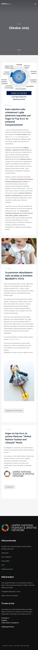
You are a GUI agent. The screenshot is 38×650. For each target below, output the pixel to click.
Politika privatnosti (7, 569)
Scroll (19, 50)
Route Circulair (13, 137)
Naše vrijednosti (6, 557)
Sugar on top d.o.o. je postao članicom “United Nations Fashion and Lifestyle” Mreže (18, 438)
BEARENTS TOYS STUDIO (14, 411)
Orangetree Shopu (14, 339)
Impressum (4, 553)
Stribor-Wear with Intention (9, 595)
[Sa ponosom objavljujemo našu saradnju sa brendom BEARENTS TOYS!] (18, 251)
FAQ (2, 565)
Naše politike (5, 561)
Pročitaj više (9, 487)
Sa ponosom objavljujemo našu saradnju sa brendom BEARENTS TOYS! (18, 276)
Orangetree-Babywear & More (10, 591)
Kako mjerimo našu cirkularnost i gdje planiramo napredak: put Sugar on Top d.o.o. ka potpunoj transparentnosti (18, 117)
